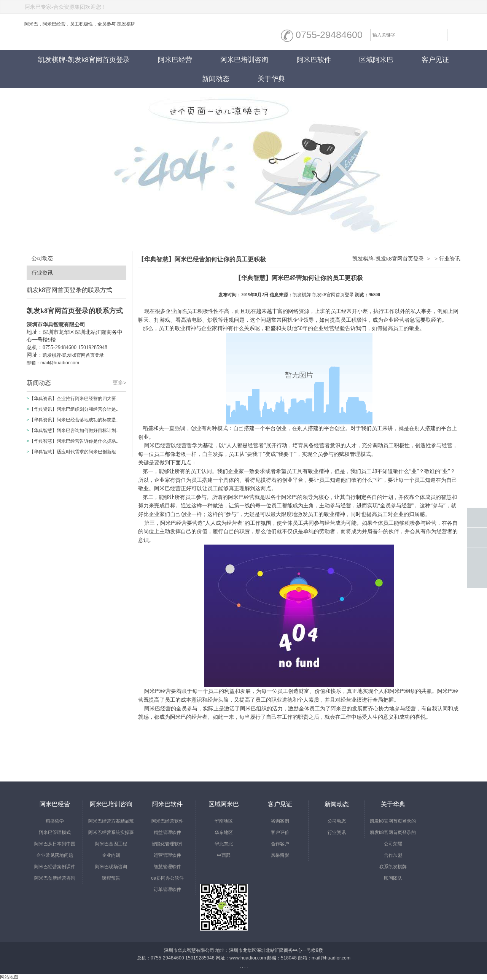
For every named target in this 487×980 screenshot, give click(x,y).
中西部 (224, 855)
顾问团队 (393, 878)
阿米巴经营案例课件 (54, 866)
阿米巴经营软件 (167, 821)
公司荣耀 (393, 844)
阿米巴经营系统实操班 (111, 832)
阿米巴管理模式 (55, 832)
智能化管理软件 (167, 844)
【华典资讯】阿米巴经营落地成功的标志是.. (73, 419)
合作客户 (280, 844)
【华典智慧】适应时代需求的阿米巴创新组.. (73, 451)
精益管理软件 (167, 832)
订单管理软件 (167, 889)
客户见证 (435, 60)
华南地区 (224, 821)
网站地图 (9, 977)
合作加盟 (393, 855)
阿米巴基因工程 (111, 844)
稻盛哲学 (55, 821)
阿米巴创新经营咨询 (54, 878)
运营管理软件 (167, 855)
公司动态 (42, 258)
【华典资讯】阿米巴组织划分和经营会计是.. (73, 409)
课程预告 (111, 878)
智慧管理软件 (167, 866)
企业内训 (111, 855)
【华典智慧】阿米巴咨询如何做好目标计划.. (73, 430)
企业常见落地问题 (55, 855)
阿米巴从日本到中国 (54, 844)
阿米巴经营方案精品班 (111, 821)
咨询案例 (280, 821)
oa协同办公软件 (167, 878)
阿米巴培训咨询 (244, 60)
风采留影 (280, 855)
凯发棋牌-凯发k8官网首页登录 (84, 60)
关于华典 (271, 79)
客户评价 (280, 832)
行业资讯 (42, 273)
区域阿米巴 (376, 60)
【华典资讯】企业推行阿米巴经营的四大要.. (73, 398)
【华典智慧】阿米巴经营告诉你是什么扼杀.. (73, 441)
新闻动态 (215, 79)
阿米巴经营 (175, 60)
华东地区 (224, 832)
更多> (119, 383)
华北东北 (224, 844)
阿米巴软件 (314, 60)
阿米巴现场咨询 (111, 866)
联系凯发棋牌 (393, 866)
